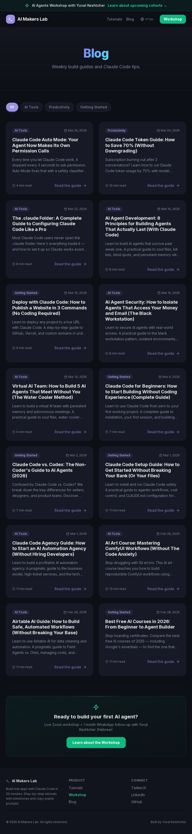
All (12, 107)
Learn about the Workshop (96, 742)
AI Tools (31, 107)
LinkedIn (138, 795)
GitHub (136, 802)
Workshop (173, 19)
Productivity (59, 107)
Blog (130, 19)
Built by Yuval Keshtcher (168, 822)
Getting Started (93, 107)
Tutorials (114, 19)
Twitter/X (138, 788)
